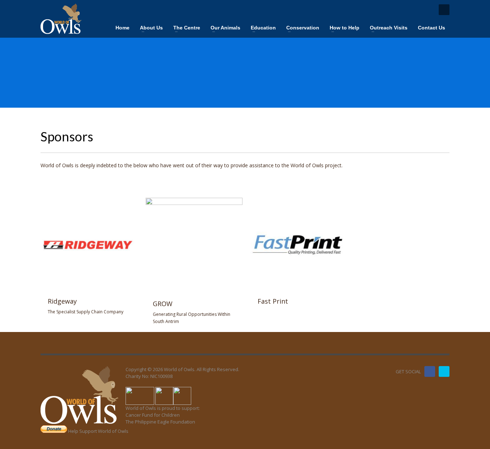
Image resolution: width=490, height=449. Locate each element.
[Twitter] (444, 371)
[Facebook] (429, 371)
